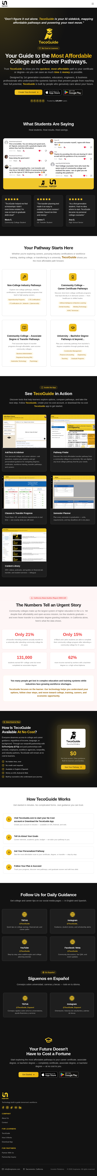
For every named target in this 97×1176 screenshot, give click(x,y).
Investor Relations (57, 1169)
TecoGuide (6, 1133)
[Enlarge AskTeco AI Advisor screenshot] (24, 431)
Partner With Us (8, 1153)
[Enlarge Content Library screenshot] (24, 545)
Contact (5, 1122)
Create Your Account (27, 92)
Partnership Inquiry (9, 1157)
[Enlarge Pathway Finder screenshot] (73, 431)
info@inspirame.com (12, 1169)
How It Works (7, 1137)
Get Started (27, 1075)
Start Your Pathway (72, 767)
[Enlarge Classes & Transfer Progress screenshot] (24, 492)
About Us (5, 1118)
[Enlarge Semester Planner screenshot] (73, 492)
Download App (7, 1142)
